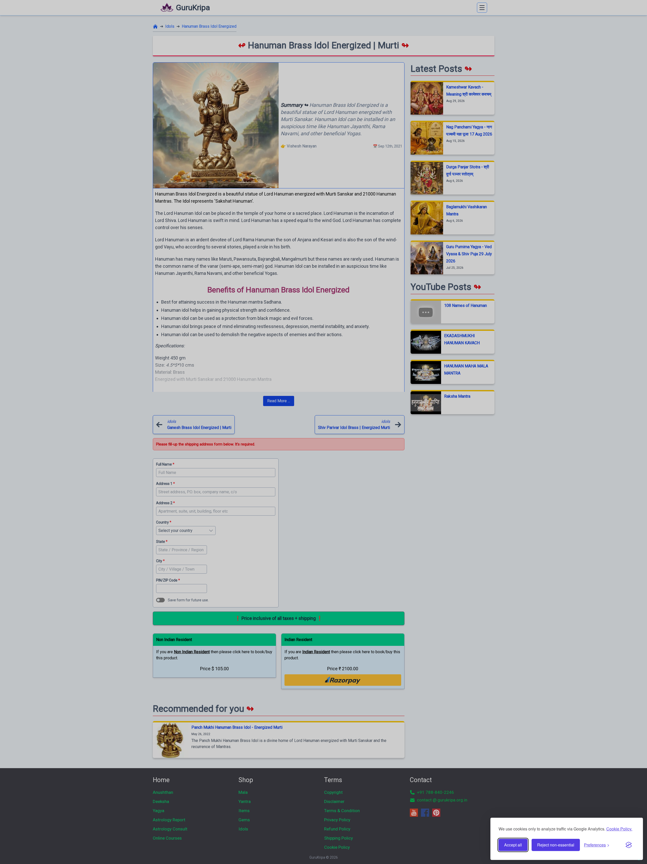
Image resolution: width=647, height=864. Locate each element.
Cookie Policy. (619, 829)
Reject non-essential (555, 845)
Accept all (513, 845)
